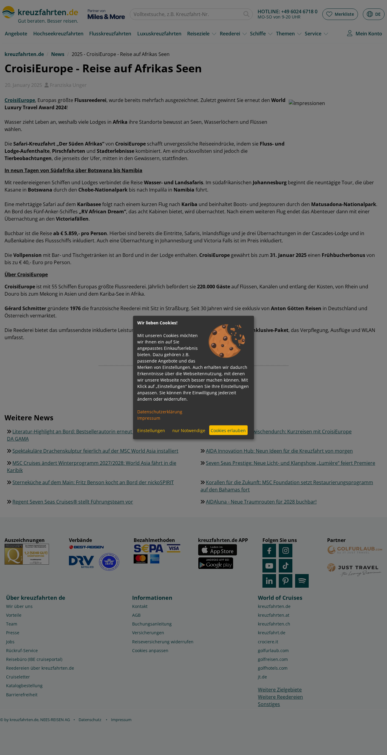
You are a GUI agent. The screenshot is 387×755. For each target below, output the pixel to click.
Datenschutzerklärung (159, 412)
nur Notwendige (188, 430)
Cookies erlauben (228, 430)
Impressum (148, 418)
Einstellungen (151, 430)
